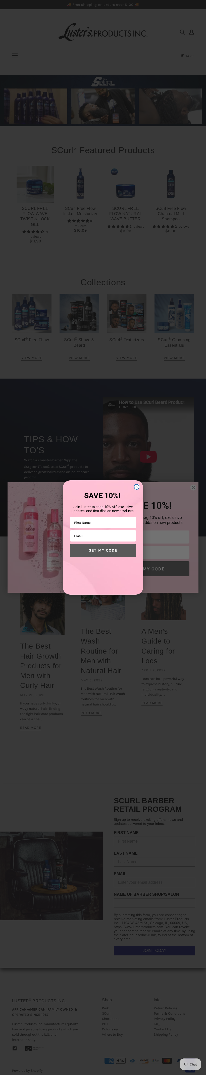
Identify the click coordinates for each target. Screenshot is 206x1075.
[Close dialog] (136, 486)
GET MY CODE (103, 550)
